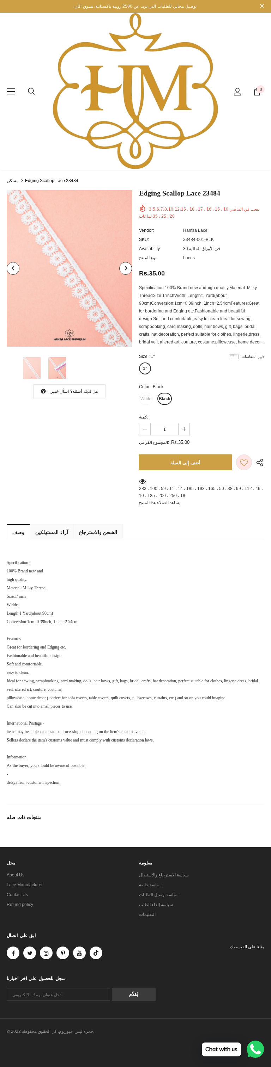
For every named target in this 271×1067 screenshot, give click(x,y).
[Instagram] (46, 953)
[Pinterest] (62, 953)
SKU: (144, 239)
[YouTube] (79, 953)
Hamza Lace (195, 230)
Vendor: (146, 230)
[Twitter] (29, 953)
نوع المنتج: (148, 257)
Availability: (150, 248)
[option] (69, 268)
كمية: (143, 417)
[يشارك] (258, 462)
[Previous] (13, 268)
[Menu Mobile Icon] (11, 91)
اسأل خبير (60, 391)
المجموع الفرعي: (154, 442)
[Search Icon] (31, 91)
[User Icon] (237, 91)
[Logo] (135, 91)
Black (164, 398)
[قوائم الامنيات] (244, 462)
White (145, 398)
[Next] (125, 268)
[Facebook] (13, 953)
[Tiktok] (96, 953)
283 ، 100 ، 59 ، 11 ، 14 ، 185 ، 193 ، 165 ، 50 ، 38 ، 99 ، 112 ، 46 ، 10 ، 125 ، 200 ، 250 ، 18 (201, 492)
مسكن (12, 180)
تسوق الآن (83, 6)
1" (145, 368)
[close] (261, 6)
